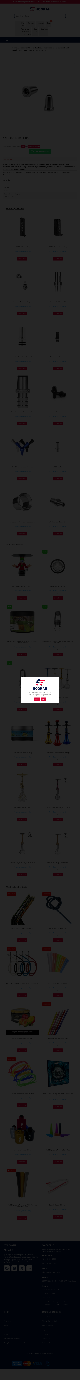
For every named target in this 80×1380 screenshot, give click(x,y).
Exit (43, 699)
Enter (37, 699)
